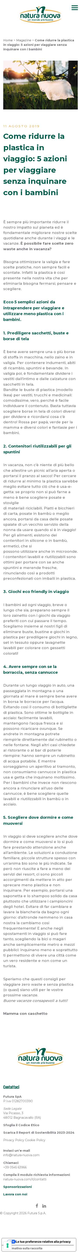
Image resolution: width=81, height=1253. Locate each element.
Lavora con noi (15, 1194)
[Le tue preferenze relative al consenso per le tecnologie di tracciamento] (7, 1245)
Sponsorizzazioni (17, 1187)
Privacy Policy (13, 1140)
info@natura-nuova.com (21, 1155)
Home (8, 40)
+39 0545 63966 (15, 1167)
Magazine (23, 40)
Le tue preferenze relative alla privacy (43, 1241)
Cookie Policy (35, 1140)
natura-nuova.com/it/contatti (24, 1179)
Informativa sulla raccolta (23, 1248)
